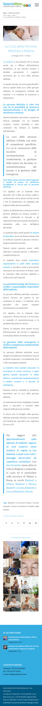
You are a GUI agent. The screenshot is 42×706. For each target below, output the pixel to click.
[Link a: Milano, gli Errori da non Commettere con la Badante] (29, 602)
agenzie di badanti (16, 442)
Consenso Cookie (22, 699)
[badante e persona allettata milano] (21, 33)
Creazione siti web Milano (18, 702)
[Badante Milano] (17, 5)
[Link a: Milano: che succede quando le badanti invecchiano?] (12, 567)
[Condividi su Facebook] (6, 523)
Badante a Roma (24, 491)
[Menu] (35, 5)
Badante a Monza (26, 483)
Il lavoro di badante (19, 506)
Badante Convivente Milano (20, 503)
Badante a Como (15, 487)
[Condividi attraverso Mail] (36, 523)
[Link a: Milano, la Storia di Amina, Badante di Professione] (12, 585)
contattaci (24, 461)
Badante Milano (31, 697)
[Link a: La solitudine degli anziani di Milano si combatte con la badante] (12, 602)
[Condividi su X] (12, 523)
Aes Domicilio (13, 465)
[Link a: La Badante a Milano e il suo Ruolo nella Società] (29, 585)
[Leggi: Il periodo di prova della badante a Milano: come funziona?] (5, 638)
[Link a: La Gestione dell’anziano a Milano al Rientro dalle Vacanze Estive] (12, 550)
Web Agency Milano (32, 702)
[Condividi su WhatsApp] (18, 523)
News (29, 56)
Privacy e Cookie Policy (9, 699)
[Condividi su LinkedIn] (30, 523)
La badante (8, 62)
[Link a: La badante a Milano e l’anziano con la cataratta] (29, 567)
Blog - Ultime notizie (11, 13)
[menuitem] (35, 5)
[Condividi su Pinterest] (24, 523)
